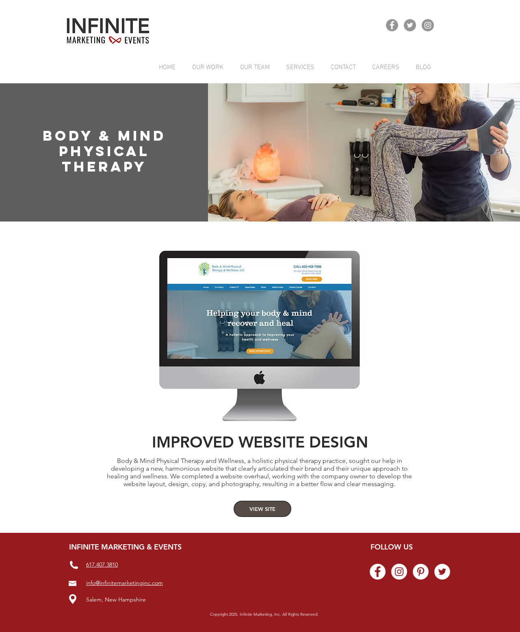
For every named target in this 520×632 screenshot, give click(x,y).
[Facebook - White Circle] (378, 572)
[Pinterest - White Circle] (421, 572)
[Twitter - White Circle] (442, 572)
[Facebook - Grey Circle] (392, 25)
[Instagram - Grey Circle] (428, 25)
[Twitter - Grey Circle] (410, 25)
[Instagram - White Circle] (399, 572)
